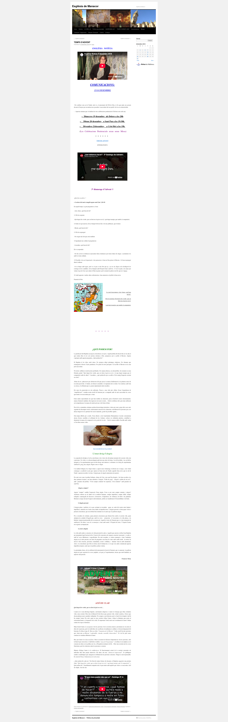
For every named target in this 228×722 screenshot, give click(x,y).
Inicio (75, 29)
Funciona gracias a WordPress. (144, 718)
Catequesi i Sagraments (80, 32)
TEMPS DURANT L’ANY (123, 29)
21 (147, 54)
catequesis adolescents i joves (96, 706)
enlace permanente (78, 708)
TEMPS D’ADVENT (79, 38)
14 (147, 52)
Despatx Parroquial (93, 32)
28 (147, 56)
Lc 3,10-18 (108, 449)
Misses (143, 29)
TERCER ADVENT (102, 141)
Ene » (152, 60)
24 (137, 56)
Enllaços (107, 32)
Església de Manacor (85, 6)
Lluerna (102, 32)
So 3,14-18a (96, 449)
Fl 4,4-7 (103, 449)
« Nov (137, 60)
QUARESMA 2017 (110, 29)
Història (81, 29)
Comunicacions (135, 29)
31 (137, 58)
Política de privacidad (98, 29)
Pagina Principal (121, 706)
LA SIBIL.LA (87, 29)
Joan (93, 44)
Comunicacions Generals (110, 706)
